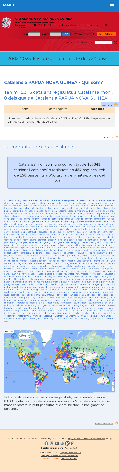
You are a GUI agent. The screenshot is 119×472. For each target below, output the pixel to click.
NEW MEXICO (82, 274)
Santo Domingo (101, 297)
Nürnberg (22, 279)
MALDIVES (76, 263)
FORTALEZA (8, 237)
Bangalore (53, 208)
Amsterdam (30, 203)
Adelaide (56, 200)
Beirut (16, 211)
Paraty (104, 281)
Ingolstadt (102, 247)
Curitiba (44, 229)
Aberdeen (33, 200)
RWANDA (104, 292)
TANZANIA (53, 308)
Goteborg (81, 239)
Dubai (52, 232)
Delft (93, 229)
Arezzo (7, 205)
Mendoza (92, 266)
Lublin (63, 260)
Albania (110, 200)
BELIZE (40, 211)
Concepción (22, 226)
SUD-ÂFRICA (53, 305)
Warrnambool (106, 316)
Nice (59, 276)
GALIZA (71, 237)
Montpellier (107, 268)
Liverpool (24, 260)
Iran (25, 250)
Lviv (107, 260)
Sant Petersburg (27, 297)
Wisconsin (62, 318)
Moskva (19, 271)
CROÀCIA (7, 229)
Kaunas (57, 253)
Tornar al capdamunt (104, 423)
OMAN (55, 279)
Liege (90, 258)
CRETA (111, 226)
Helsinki (30, 247)
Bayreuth (108, 208)
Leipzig (51, 258)
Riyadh (22, 292)
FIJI (103, 234)
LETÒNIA (75, 258)
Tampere (42, 308)
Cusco (53, 229)
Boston (18, 213)
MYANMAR (74, 271)
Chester (8, 224)
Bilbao (70, 211)
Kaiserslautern (11, 253)
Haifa (62, 245)
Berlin (47, 211)
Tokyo (25, 310)
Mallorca (87, 263)
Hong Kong (62, 247)
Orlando (70, 279)
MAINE (40, 263)
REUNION (110, 289)
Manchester (107, 263)
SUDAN (63, 305)
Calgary (35, 218)
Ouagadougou (98, 279)
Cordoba (63, 226)
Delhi (100, 229)
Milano (25, 268)
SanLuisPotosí (10, 297)
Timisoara (8, 310)
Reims (60, 289)
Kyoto (94, 255)
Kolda (26, 255)
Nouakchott (10, 279)
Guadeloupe (35, 242)
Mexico (8, 268)
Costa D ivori (88, 226)
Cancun (88, 218)
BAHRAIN (18, 208)
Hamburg (87, 245)
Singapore (66, 302)
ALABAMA (93, 200)
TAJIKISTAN (8, 308)
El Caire (20, 234)
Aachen (8, 200)
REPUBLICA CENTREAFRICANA (92, 289)
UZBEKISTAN (96, 313)
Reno (76, 289)
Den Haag (109, 229)
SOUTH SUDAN (80, 302)
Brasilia (54, 213)
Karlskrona (26, 253)
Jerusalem (99, 250)
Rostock (46, 292)
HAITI (69, 245)
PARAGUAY (86, 281)
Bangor (78, 208)
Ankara (60, 203)
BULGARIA (101, 216)
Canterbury (99, 218)
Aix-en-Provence (70, 200)
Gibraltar (42, 239)
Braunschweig (77, 213)
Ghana (33, 239)
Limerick (110, 258)
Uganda (43, 313)
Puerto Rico (54, 287)
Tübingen (32, 313)
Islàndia (40, 250)
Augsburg (75, 205)
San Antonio (48, 295)
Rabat (25, 289)
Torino (33, 310)
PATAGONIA (9, 284)
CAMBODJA (45, 218)
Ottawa (86, 279)
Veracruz (48, 316)
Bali (32, 208)
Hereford (40, 247)
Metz (111, 266)
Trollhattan (91, 310)
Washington (22, 318)
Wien (45, 318)
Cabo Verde (10, 218)
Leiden (43, 258)
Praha (7, 287)
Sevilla (89, 300)
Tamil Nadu (21, 308)
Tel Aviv (87, 308)
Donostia (43, 232)
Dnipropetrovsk (28, 232)
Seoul (73, 300)
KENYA (92, 253)
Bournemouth (43, 213)
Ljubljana (34, 260)
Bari (86, 208)
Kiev (111, 253)
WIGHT (53, 318)
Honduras (50, 247)
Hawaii (97, 245)
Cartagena (31, 221)
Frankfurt (20, 237)
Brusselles (28, 216)
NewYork (38, 276)
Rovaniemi (76, 292)
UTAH (76, 313)
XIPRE (94, 318)
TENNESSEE (98, 308)
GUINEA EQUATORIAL (29, 245)
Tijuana (110, 308)
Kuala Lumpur (64, 255)
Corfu (71, 226)
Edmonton (107, 232)
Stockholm (18, 305)
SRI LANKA (109, 302)
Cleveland (72, 224)
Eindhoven (9, 234)
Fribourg (54, 237)
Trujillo (7, 313)
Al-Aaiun (83, 200)
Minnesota (53, 268)
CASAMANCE (57, 221)
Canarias (69, 218)
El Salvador (31, 234)
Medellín (68, 266)
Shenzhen (9, 302)
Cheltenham (107, 221)
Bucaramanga (41, 216)
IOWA (111, 247)
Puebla (28, 287)
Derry (6, 232)
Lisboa (15, 260)
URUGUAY (67, 313)
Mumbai (54, 271)
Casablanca (43, 221)
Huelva (83, 247)
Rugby (96, 292)
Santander (67, 297)
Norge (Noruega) (89, 276)
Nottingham (107, 276)
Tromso (101, 310)
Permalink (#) (23, 27)
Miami (17, 268)
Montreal (8, 271)
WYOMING (85, 318)
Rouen (67, 292)
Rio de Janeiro (10, 292)
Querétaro (9, 289)
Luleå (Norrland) (83, 260)
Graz (111, 239)
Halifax (77, 245)
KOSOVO (43, 255)
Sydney (81, 305)
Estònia (74, 234)
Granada (103, 239)
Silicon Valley (52, 302)
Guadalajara (21, 242)
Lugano (71, 260)
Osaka (78, 279)
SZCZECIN (90, 305)
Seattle (65, 300)
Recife (53, 289)
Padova (8, 281)
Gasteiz (99, 237)
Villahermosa (72, 316)
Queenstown (107, 287)
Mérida (102, 266)
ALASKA (102, 200)
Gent (25, 239)
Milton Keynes (39, 268)
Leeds (25, 258)
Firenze (109, 234)
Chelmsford (94, 221)
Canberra (78, 218)
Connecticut (36, 226)
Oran (62, 279)
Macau (8, 263)
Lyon (113, 260)
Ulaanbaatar (55, 313)
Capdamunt (107, 137)
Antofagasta (83, 203)
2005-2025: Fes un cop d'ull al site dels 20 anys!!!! (59, 58)
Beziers (62, 211)
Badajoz (8, 208)
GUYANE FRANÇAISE (50, 245)
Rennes (68, 289)
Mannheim (9, 266)
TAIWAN (110, 305)
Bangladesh (67, 208)
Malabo (57, 263)
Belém (23, 211)
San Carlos (62, 295)
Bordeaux (9, 213)
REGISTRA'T (106, 34)
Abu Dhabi (45, 200)
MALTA (96, 263)
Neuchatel (69, 274)
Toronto (41, 310)
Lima (102, 258)
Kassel (48, 253)
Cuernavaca (25, 229)
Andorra (41, 203)
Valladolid (108, 313)
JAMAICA (81, 250)
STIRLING (7, 305)
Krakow (52, 255)
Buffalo (91, 216)
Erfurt (54, 234)
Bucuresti (55, 216)
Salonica (15, 295)
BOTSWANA (29, 213)
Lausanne (16, 258)
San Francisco (89, 295)
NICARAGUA (50, 276)
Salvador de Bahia (31, 295)
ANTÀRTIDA (69, 203)
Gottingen (93, 239)
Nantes (25, 274)
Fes (98, 234)
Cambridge (57, 218)
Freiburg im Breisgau (37, 237)
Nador (83, 271)
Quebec (95, 287)
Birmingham (81, 211)
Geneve (8, 239)
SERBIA (81, 300)
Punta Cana (67, 287)
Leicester (34, 258)
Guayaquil (76, 242)
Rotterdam (56, 292)
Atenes (44, 205)
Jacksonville (61, 250)
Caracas (110, 218)
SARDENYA (55, 300)
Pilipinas (63, 284)
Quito (18, 289)
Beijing (7, 211)
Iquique (17, 250)
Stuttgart (42, 305)
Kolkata (34, 255)
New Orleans (96, 274)
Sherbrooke (22, 302)
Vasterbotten (24, 316)
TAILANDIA (101, 305)
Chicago (28, 224)
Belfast (32, 211)
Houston (74, 247)
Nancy (7, 274)
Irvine (31, 250)
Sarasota (45, 300)
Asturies (35, 205)
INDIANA (91, 247)
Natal (40, 274)
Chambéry (69, 221)
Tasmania (65, 308)
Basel (92, 208)
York (101, 318)
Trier (82, 310)
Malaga (67, 263)
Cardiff (22, 221)
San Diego (75, 295)
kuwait (86, 255)
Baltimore (41, 208)
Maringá (32, 266)
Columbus (9, 226)
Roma (29, 292)
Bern (54, 211)
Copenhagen (50, 226)
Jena (89, 250)
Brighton (100, 213)
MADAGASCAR (20, 263)
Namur (110, 271)
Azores (94, 205)
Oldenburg (45, 279)
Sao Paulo (34, 300)
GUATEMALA (63, 242)
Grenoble (8, 242)
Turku (22, 313)
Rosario (37, 292)
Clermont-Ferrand (57, 224)
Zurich (7, 321)
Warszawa (9, 318)
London (42, 260)
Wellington (35, 318)
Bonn (111, 211)
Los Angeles (53, 260)
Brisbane (110, 213)
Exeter (92, 234)
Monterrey (94, 268)
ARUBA (26, 205)
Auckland (63, 205)
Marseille (42, 266)
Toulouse (51, 310)
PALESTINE (27, 281)
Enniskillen (44, 234)
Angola (51, 203)
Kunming (76, 255)
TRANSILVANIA (63, 310)
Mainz (49, 263)
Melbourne (80, 266)
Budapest (66, 216)
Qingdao (86, 287)
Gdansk (109, 237)
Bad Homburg (106, 205)
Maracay (21, 266)
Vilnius (84, 316)
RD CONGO (34, 289)
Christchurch (40, 224)
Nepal (59, 274)
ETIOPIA (83, 234)
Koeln (19, 255)
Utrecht (85, 313)
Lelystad (60, 258)
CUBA (15, 229)
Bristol (8, 216)
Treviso (74, 310)
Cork (78, 226)
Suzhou (72, 305)
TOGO (17, 310)
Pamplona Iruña (42, 281)
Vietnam (59, 316)
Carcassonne (10, 221)
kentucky (81, 253)
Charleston (81, 221)
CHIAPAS (18, 224)
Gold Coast (69, 239)
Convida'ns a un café (69, 459)
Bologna (102, 211)
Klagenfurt (9, 255)
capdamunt (107, 105)
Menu (8, 5)
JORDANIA (109, 250)
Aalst (24, 200)
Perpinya (20, 284)
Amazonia (16, 203)
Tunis (14, 313)
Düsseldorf (82, 232)
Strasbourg (30, 305)
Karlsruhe (37, 253)
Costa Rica (101, 226)
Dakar (60, 229)
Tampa (32, 308)
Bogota (93, 211)
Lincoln (7, 260)
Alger (6, 203)
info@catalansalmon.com (70, 453)
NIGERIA (75, 276)
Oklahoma (34, 279)
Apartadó (108, 203)
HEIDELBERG (107, 245)
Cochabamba (86, 224)
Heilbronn (9, 247)
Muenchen (43, 271)
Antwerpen (97, 203)
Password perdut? (84, 34)
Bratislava (64, 213)
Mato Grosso (55, 266)
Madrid (32, 263)
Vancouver (9, 316)
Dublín (61, 232)
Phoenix (53, 284)
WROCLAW (74, 318)
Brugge (17, 216)
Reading (44, 289)
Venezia (37, 316)
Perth (30, 284)
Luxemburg (98, 260)
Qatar (77, 287)
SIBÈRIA (33, 302)
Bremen (90, 213)
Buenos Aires (79, 216)
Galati (63, 237)
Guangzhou (50, 242)
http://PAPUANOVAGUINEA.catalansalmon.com (86, 439)
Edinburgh (95, 232)
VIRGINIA (93, 316)
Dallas (67, 229)
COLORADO (109, 224)
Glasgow (52, 239)
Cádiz (19, 218)
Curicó (36, 229)
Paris (111, 281)
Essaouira (63, 234)
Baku (26, 208)
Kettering (102, 253)
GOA (60, 239)
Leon (68, 258)
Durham (70, 232)
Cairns (27, 218)
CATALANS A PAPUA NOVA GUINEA (43, 19)
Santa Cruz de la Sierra (49, 297)
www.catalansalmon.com (86, 25)
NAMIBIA (101, 271)
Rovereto (87, 292)
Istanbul (49, 250)
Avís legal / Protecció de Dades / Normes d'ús (59, 456)
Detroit (15, 232)
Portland (73, 284)
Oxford (110, 279)
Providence (17, 287)
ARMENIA (17, 205)
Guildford (99, 242)
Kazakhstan (68, 253)
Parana (96, 281)
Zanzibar (109, 318)
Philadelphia (41, 284)
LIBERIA (83, 258)
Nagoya (92, 271)
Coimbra (99, 224)
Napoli (33, 274)
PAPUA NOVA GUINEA (71, 281)
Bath (99, 208)
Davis (87, 229)
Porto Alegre (93, 284)
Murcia (64, 271)
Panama (55, 281)
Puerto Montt (40, 287)
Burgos (110, 216)
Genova (17, 239)
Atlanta (53, 205)
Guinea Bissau (11, 245)
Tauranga (76, 308)
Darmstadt (77, 229)
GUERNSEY (88, 242)
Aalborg (17, 200)
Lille (96, 258)
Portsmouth (107, 284)
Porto (82, 284)
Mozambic (30, 271)
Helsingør (20, 247)
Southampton (96, 302)
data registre (58, 109)
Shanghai (98, 300)
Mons (83, 268)
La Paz (102, 255)
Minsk (65, 268)
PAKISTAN (17, 281)
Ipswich (8, 250)
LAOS (108, 255)
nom (24, 109)
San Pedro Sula (105, 295)
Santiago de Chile (83, 297)
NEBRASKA (49, 274)
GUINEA (109, 242)
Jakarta (72, 250)
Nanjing (16, 274)
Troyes (110, 310)
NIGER (67, 276)
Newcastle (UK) (23, 276)
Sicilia (41, 302)
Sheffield (109, 300)
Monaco (74, 268)
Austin (85, 205)
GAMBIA (90, 237)
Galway (80, 237)
